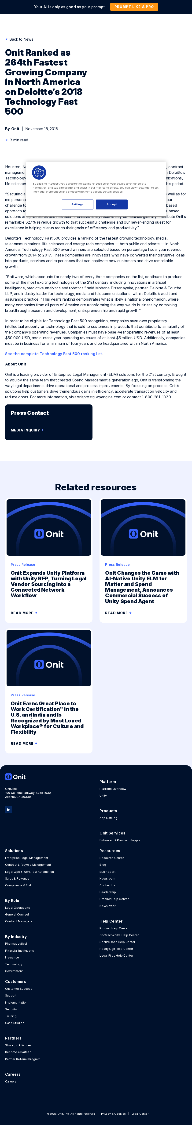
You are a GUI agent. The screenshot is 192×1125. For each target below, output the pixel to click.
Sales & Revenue (17, 878)
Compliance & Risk (18, 885)
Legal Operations (17, 907)
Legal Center (140, 1113)
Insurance (12, 957)
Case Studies (14, 1023)
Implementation (16, 1002)
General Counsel (17, 914)
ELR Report (107, 871)
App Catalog (108, 818)
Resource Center (112, 858)
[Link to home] (48, 776)
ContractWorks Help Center (119, 935)
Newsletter (107, 906)
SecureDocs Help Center (117, 942)
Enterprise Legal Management (26, 858)
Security (11, 1009)
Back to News (20, 39)
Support (11, 995)
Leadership (108, 892)
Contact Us (107, 885)
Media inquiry (25, 430)
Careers (11, 1081)
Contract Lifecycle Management (28, 864)
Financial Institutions (19, 950)
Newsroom (107, 878)
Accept (112, 204)
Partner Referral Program (23, 1059)
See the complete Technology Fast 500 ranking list (53, 353)
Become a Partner (18, 1052)
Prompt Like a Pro (134, 7)
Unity (103, 795)
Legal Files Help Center (116, 955)
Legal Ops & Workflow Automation (29, 871)
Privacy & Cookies (113, 1113)
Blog (103, 864)
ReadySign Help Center (116, 948)
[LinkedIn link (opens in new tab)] (8, 809)
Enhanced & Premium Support (121, 840)
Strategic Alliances (18, 1045)
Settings (77, 204)
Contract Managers (18, 921)
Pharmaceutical (16, 943)
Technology (13, 964)
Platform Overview (113, 789)
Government (14, 971)
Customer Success (18, 988)
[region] (96, 189)
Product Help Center (114, 899)
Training (11, 1016)
